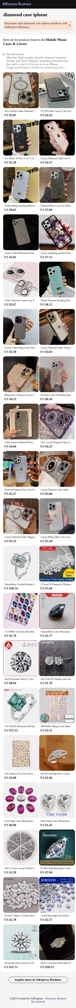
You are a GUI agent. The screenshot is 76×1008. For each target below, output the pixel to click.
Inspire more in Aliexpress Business (38, 979)
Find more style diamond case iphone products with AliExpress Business (35, 25)
